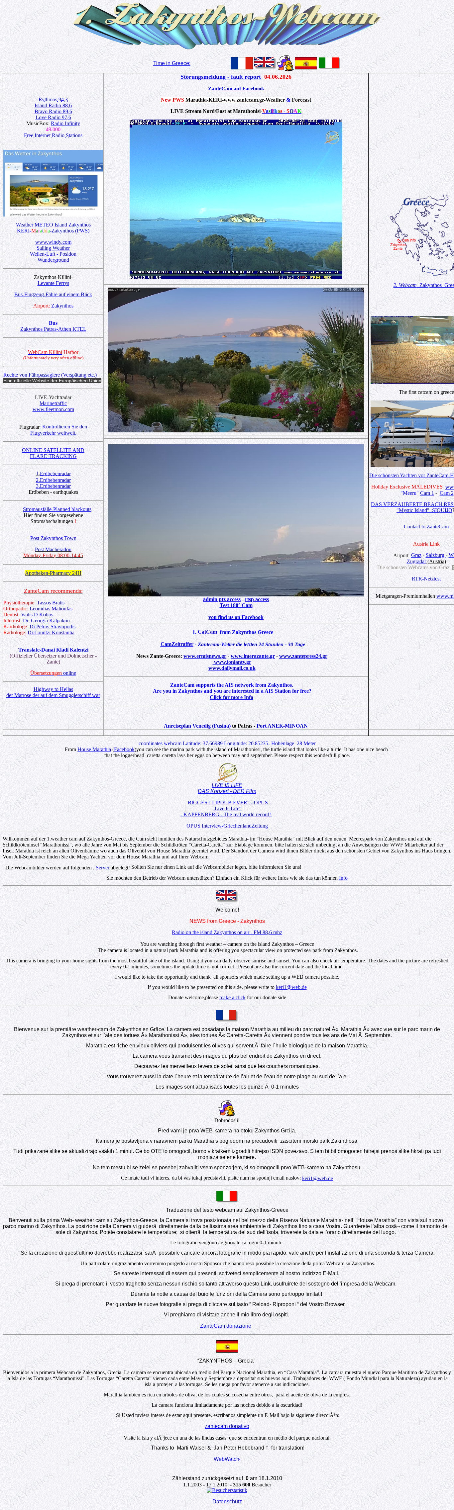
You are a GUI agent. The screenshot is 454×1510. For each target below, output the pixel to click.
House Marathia (94, 749)
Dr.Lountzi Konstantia (51, 632)
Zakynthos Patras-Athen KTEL (53, 329)
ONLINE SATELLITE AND (53, 450)
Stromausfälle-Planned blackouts (57, 509)
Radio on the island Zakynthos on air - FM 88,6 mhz (227, 932)
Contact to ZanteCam (426, 526)
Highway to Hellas (53, 689)
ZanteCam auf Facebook (236, 88)
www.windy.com (53, 242)
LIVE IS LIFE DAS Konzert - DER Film (227, 788)
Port (262, 726)
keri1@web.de (291, 987)
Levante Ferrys (53, 283)
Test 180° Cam (236, 605)
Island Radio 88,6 (53, 105)
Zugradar (416, 561)
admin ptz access (222, 599)
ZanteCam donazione (225, 1326)
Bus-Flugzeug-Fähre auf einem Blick (53, 294)
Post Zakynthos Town (53, 538)
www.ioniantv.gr (232, 662)
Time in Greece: (171, 63)
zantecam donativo (227, 1426)
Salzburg (436, 555)
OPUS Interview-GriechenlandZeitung (227, 826)
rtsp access (257, 599)
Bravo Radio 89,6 (53, 111)
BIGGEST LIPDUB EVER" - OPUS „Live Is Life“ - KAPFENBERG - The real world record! (226, 808)
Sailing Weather (53, 248)
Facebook (124, 749)
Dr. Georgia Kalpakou (46, 620)
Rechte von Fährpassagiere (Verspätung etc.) (50, 375)
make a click (232, 997)
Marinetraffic (53, 403)
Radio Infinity (65, 123)
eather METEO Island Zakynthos (56, 224)
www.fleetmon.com (53, 409)
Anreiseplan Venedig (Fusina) (197, 726)
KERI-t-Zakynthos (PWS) (53, 230)
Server (103, 867)
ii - (281, 111)
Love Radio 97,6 (53, 117)
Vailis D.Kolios (37, 614)
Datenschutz (227, 1501)
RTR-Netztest (426, 578)
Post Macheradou (53, 550)
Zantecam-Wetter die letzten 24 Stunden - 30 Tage (251, 645)
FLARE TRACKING (53, 456)
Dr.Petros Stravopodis (52, 626)
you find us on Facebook (236, 617)
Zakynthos (62, 306)
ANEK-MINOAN (287, 726)
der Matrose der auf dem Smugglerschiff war (53, 695)
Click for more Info (231, 697)
